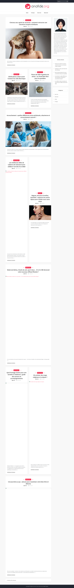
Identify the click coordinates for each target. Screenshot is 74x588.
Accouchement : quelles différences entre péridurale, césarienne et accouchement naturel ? (28, 116)
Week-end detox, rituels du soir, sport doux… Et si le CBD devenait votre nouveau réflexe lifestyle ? (28, 271)
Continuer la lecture (11, 64)
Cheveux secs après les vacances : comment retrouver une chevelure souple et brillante (28, 23)
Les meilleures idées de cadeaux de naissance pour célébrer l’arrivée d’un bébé (16, 165)
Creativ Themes (45, 586)
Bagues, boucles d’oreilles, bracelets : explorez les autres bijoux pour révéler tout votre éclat (40, 198)
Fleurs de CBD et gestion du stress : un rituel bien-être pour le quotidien (40, 76)
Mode (27, 12)
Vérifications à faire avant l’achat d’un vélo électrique (16, 78)
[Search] (67, 1)
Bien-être (39, 12)
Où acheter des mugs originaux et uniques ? (40, 376)
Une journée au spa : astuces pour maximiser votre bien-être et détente (28, 483)
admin (26, 26)
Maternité (46, 12)
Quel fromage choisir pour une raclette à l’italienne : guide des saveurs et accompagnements (16, 375)
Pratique (33, 12)
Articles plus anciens (12, 580)
